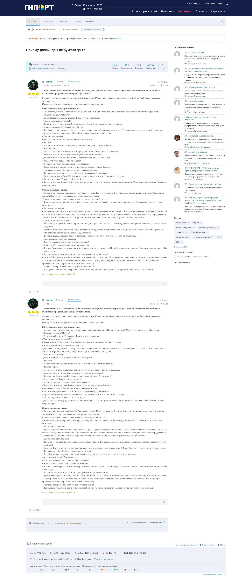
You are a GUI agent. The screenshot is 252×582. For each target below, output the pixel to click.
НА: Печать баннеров (193, 101)
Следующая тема (155, 522)
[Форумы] (29, 29)
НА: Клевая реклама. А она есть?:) (199, 87)
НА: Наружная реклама (194, 52)
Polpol (189, 112)
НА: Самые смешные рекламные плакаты (202, 184)
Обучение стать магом (103, 559)
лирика (195, 222)
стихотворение (198, 232)
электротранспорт (207, 227)
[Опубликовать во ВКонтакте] (167, 85)
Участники (64, 21)
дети (178, 242)
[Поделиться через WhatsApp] (164, 85)
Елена (189, 193)
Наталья (190, 64)
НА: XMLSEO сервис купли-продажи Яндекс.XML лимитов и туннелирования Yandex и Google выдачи (202, 200)
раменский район (184, 227)
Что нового (48, 21)
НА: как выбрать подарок (195, 152)
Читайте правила (112, 39)
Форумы (32, 21)
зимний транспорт (202, 237)
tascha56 (190, 179)
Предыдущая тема (137, 522)
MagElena (67, 559)
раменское (181, 222)
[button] (226, 3)
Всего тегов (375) (181, 247)
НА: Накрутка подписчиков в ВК (199, 136)
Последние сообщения (85, 21)
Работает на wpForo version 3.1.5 (214, 574)
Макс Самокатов (193, 163)
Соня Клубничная (193, 147)
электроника (182, 237)
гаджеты (180, 232)
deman (52, 68)
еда (218, 237)
